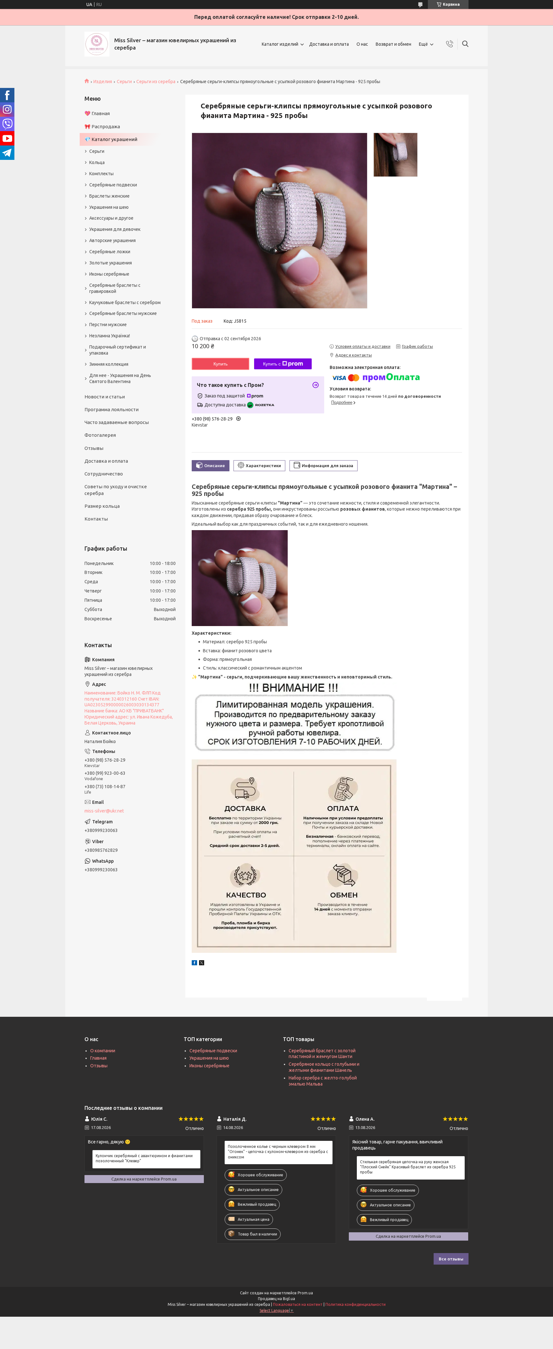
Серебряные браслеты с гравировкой (114, 288)
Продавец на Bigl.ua (276, 1299)
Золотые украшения (110, 262)
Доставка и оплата (329, 44)
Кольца (97, 162)
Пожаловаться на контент (298, 1304)
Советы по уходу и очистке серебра (115, 490)
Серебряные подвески (113, 184)
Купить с (272, 363)
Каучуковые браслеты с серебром (125, 302)
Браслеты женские (109, 196)
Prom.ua (305, 1293)
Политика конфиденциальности (355, 1304)
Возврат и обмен (393, 44)
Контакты (96, 519)
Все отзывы (451, 1259)
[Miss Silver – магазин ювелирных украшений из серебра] (96, 44)
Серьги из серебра (155, 81)
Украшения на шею (109, 207)
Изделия (102, 81)
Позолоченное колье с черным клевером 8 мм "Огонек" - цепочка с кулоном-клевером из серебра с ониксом (278, 1151)
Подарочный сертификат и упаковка (117, 350)
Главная (98, 1058)
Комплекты (101, 173)
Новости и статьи (104, 396)
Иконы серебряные (109, 274)
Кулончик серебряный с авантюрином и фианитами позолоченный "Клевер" (144, 1158)
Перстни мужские (108, 324)
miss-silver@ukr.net (104, 810)
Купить (220, 363)
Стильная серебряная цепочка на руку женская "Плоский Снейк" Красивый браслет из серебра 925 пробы (408, 1167)
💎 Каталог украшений (110, 139)
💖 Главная (97, 113)
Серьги (124, 81)
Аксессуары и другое (111, 218)
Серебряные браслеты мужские (123, 313)
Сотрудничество (103, 473)
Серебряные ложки (109, 251)
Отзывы (93, 448)
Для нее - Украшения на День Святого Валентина (120, 378)
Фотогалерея (100, 435)
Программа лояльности (111, 409)
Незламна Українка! (109, 335)
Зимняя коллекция (108, 364)
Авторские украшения (112, 240)
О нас (362, 44)
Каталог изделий (280, 44)
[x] (201, 963)
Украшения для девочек (114, 229)
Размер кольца (102, 506)
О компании (102, 1050)
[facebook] (194, 963)
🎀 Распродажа (102, 126)
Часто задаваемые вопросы (116, 422)
